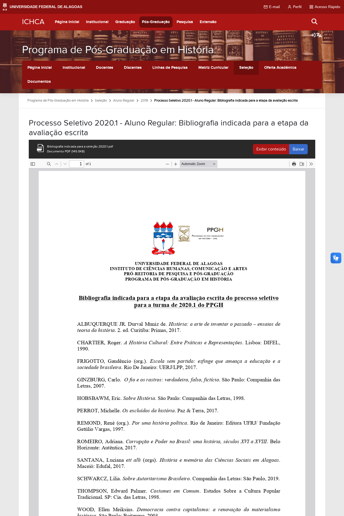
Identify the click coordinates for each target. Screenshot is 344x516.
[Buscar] (314, 22)
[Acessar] (313, 35)
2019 (144, 100)
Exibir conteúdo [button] (271, 149)
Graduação (125, 21)
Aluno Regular (123, 100)
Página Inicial (67, 21)
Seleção (246, 67)
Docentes (104, 67)
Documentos (39, 81)
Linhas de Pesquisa (170, 67)
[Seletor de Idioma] (319, 35)
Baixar (298, 149)
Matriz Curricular (213, 67)
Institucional (97, 21)
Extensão (208, 21)
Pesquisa (185, 21)
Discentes (133, 67)
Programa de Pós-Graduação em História (118, 50)
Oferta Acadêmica (280, 67)
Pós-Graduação (156, 21)
